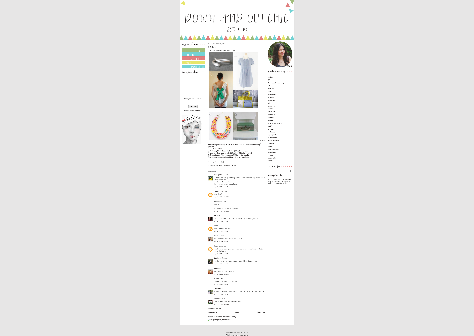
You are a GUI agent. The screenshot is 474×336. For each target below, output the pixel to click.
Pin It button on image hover (237, 335)
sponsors (271, 146)
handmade (227, 165)
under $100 (272, 152)
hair (269, 103)
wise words (272, 158)
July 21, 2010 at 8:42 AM (221, 284)
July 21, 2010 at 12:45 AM (221, 274)
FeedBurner (197, 110)
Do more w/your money (276, 83)
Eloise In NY (218, 191)
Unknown (217, 246)
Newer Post (212, 312)
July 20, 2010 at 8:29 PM (221, 264)
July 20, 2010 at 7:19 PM (221, 254)
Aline (216, 268)
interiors (271, 117)
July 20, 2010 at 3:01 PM (221, 231)
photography (272, 137)
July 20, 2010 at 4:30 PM (221, 241)
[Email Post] (222, 162)
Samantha (217, 299)
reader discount (273, 140)
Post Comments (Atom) (227, 317)
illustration (271, 111)
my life (270, 126)
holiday (270, 109)
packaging (271, 132)
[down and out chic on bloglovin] (191, 143)
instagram (271, 114)
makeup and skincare (275, 123)
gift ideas (271, 97)
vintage (234, 165)
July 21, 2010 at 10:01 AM (221, 304)
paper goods (272, 135)
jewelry (270, 120)
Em (215, 216)
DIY (269, 80)
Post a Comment (214, 309)
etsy (221, 165)
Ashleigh (217, 236)
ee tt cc (216, 278)
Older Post (261, 312)
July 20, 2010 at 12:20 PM (221, 211)
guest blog (271, 100)
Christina (217, 288)
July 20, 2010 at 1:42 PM (221, 221)
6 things (217, 165)
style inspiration (273, 149)
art (269, 86)
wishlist (270, 161)
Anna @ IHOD (219, 175)
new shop (271, 129)
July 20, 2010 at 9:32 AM (221, 187)
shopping (271, 143)
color (269, 91)
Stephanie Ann (219, 258)
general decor (272, 94)
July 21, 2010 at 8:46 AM (221, 294)
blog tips (271, 88)
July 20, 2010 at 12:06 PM (221, 197)
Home (237, 312)
